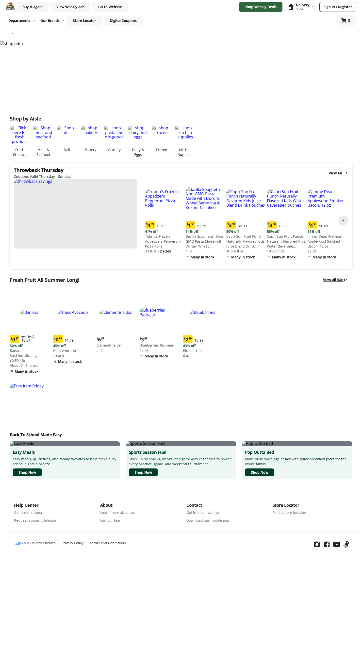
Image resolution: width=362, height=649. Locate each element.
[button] (164, 217)
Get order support (29, 512)
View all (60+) (334, 279)
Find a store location (289, 512)
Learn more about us (117, 512)
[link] (70, 7)
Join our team (111, 520)
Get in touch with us (203, 512)
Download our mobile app (207, 520)
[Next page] (343, 220)
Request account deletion (35, 520)
